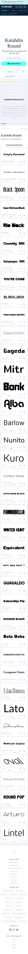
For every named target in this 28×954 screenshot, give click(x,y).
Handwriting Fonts (9, 898)
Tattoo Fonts (23, 894)
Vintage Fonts (18, 902)
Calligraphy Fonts (8, 890)
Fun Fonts (18, 906)
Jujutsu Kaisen (14, 874)
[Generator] (14, 10)
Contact (14, 945)
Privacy (14, 939)
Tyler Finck (15, 103)
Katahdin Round (13, 108)
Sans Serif (13, 85)
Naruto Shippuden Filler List (9, 921)
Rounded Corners (13, 93)
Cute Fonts (19, 898)
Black (21, 81)
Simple (10, 89)
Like (11, 71)
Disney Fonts (22, 921)
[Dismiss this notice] (26, 2)
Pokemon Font (14, 871)
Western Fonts (5, 913)
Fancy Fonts (13, 894)
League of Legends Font (14, 868)
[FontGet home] (6, 7)
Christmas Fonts (8, 909)
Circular (17, 89)
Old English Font (18, 917)
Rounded (5, 85)
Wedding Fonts (19, 909)
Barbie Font (14, 880)
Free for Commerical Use (10, 81)
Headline (22, 85)
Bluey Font (14, 877)
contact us (19, 2)
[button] (21, 6)
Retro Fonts (10, 906)
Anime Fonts (8, 917)
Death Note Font (14, 862)
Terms (14, 942)
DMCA (14, 948)
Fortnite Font (14, 883)
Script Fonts (4, 894)
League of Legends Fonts (18, 913)
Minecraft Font (14, 865)
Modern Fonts (8, 902)
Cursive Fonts (19, 890)
